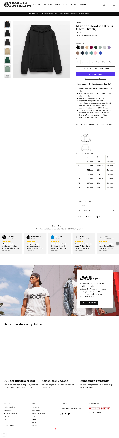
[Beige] (10, 359)
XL (92, 62)
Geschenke (47, 4)
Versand (35, 419)
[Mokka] (5, 361)
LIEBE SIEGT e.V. (90, 387)
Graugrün (100, 47)
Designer (82, 4)
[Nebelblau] (10, 361)
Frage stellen (84, 210)
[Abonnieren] (80, 408)
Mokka (78, 53)
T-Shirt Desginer (9, 425)
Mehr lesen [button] (6, 250)
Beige (87, 47)
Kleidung (36, 4)
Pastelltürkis (91, 53)
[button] (1, 243)
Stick (65, 4)
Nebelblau (87, 53)
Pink (96, 53)
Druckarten (83, 205)
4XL (109, 62)
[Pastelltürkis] (12, 361)
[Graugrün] (17, 359)
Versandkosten (92, 35)
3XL (103, 62)
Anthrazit (82, 47)
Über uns (35, 416)
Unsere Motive (89, 303)
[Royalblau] (17, 361)
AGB (33, 404)
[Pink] (15, 361)
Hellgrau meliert (105, 47)
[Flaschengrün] (15, 359)
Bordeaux (91, 47)
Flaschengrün (96, 47)
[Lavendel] (22, 359)
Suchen (34, 422)
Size (78, 58)
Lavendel (109, 47)
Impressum (36, 407)
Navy (82, 53)
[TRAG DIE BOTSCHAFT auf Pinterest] (69, 414)
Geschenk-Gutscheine (11, 413)
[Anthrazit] (7, 359)
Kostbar (73, 4)
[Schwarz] (5, 359)
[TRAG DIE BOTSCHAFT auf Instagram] (62, 414)
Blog (5, 422)
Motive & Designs (9, 407)
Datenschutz (36, 410)
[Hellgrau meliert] (20, 359)
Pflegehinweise (84, 201)
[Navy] (7, 361)
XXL (97, 62)
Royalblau (100, 53)
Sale (5, 419)
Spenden (7, 416)
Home (78, 23)
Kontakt (34, 425)
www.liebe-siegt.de (95, 412)
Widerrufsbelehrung (39, 413)
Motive (57, 4)
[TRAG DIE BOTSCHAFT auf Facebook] (65, 414)
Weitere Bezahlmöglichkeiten (95, 79)
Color (82, 44)
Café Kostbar (8, 404)
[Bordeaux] (12, 359)
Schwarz (78, 47)
